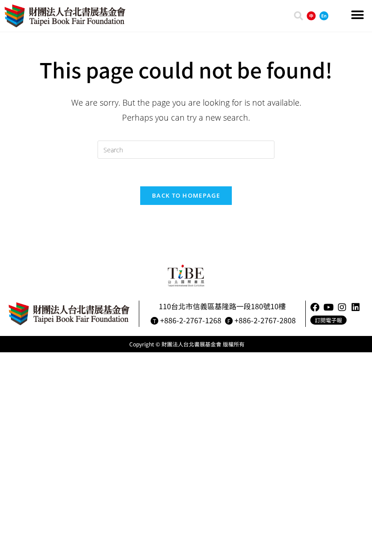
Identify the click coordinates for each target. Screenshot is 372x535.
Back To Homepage (186, 195)
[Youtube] (328, 307)
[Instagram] (342, 307)
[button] (357, 15)
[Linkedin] (355, 307)
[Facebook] (314, 307)
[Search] (298, 16)
